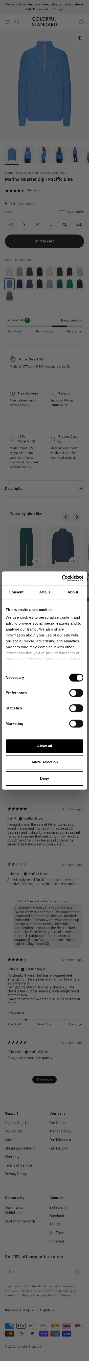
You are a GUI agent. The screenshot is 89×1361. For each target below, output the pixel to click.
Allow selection (44, 762)
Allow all (44, 746)
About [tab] (72, 592)
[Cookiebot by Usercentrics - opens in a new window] (62, 578)
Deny (44, 778)
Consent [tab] (16, 592)
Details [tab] (45, 592)
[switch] (76, 693)
